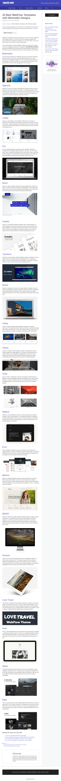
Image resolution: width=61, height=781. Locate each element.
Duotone (6, 254)
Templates (39, 8)
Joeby (5, 118)
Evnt (4, 447)
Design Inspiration (29, 8)
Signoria (6, 85)
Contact (43, 772)
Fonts (20, 8)
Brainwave (7, 53)
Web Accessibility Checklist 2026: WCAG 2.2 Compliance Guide (51, 28)
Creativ (6, 221)
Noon (5, 183)
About (46, 8)
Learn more (35, 28)
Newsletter (33, 772)
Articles (8, 24)
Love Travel (7, 600)
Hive (4, 628)
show (15, 32)
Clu (4, 146)
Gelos (5, 666)
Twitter (38, 772)
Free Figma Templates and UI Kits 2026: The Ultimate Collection (51, 40)
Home (3, 24)
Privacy (14, 772)
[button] (52, 8)
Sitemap (29, 772)
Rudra (5, 285)
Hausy (5, 347)
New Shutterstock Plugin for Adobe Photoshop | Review (15, 744)
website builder (26, 37)
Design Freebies (11, 8)
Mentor (6, 475)
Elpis (4, 699)
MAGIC (6, 513)
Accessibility (23, 772)
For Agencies (52, 15)
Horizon (6, 555)
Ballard (6, 411)
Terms (18, 772)
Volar (4, 373)
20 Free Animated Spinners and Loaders (12, 745)
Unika (5, 323)
